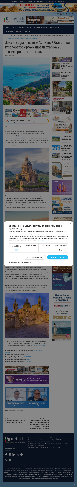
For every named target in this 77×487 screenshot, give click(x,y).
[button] (20, 262)
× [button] (70, 223)
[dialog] (38, 243)
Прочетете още (43, 241)
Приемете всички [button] (57, 257)
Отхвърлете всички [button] (34, 257)
